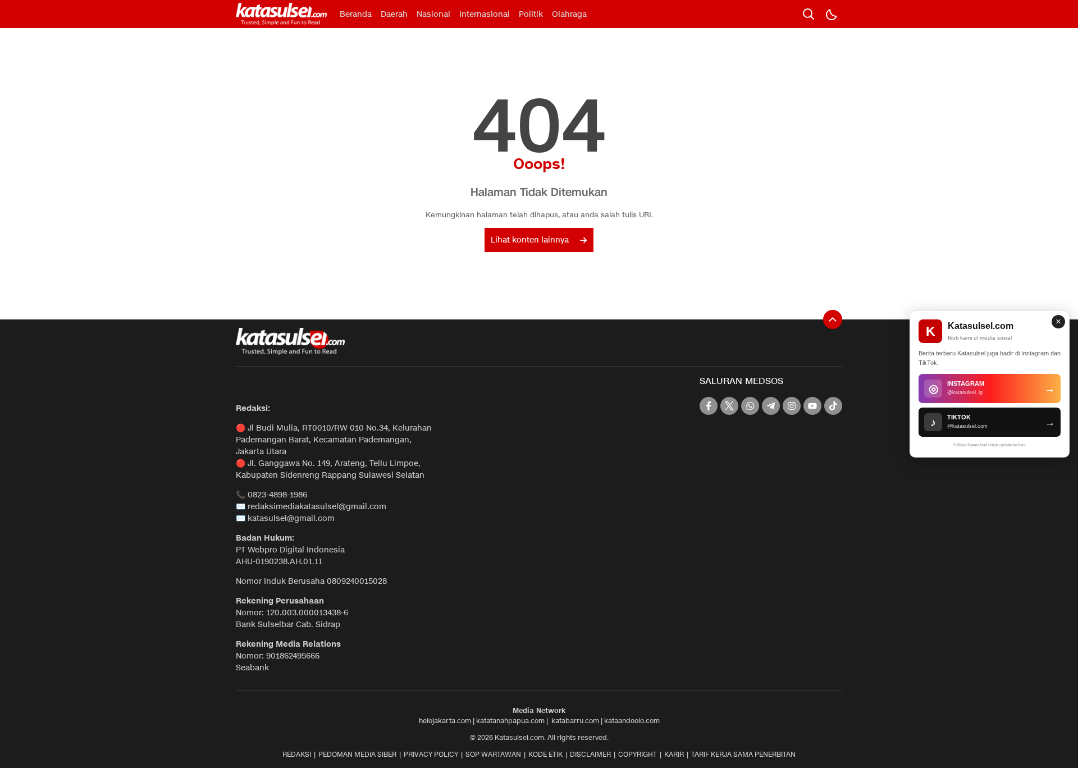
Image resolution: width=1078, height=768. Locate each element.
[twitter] (729, 406)
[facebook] (709, 406)
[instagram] (792, 406)
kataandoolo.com (632, 720)
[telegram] (771, 406)
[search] (808, 14)
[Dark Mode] (831, 14)
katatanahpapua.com (510, 720)
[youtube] (812, 406)
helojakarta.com (445, 720)
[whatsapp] (750, 406)
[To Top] (832, 319)
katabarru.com (575, 720)
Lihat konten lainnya (530, 240)
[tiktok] (833, 406)
